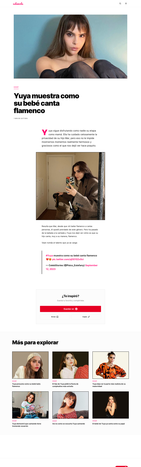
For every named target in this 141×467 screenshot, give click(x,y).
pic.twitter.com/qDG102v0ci (68, 259)
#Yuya (49, 255)
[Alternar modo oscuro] (126, 3)
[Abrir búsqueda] (120, 3)
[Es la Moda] (18, 3)
